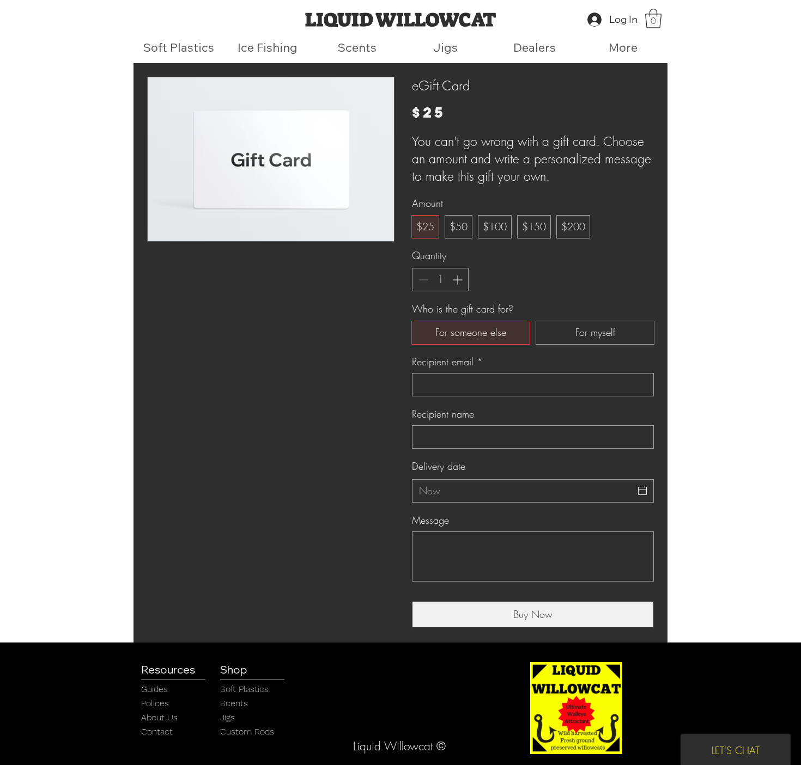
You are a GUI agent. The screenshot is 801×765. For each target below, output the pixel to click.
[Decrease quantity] (422, 279)
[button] (653, 18)
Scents (234, 703)
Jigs (227, 717)
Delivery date (438, 466)
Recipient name (443, 413)
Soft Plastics (244, 689)
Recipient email (447, 361)
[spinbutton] (440, 279)
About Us (159, 717)
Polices (155, 703)
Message (430, 520)
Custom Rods (247, 731)
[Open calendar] (642, 490)
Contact (157, 731)
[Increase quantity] (458, 279)
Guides (154, 689)
